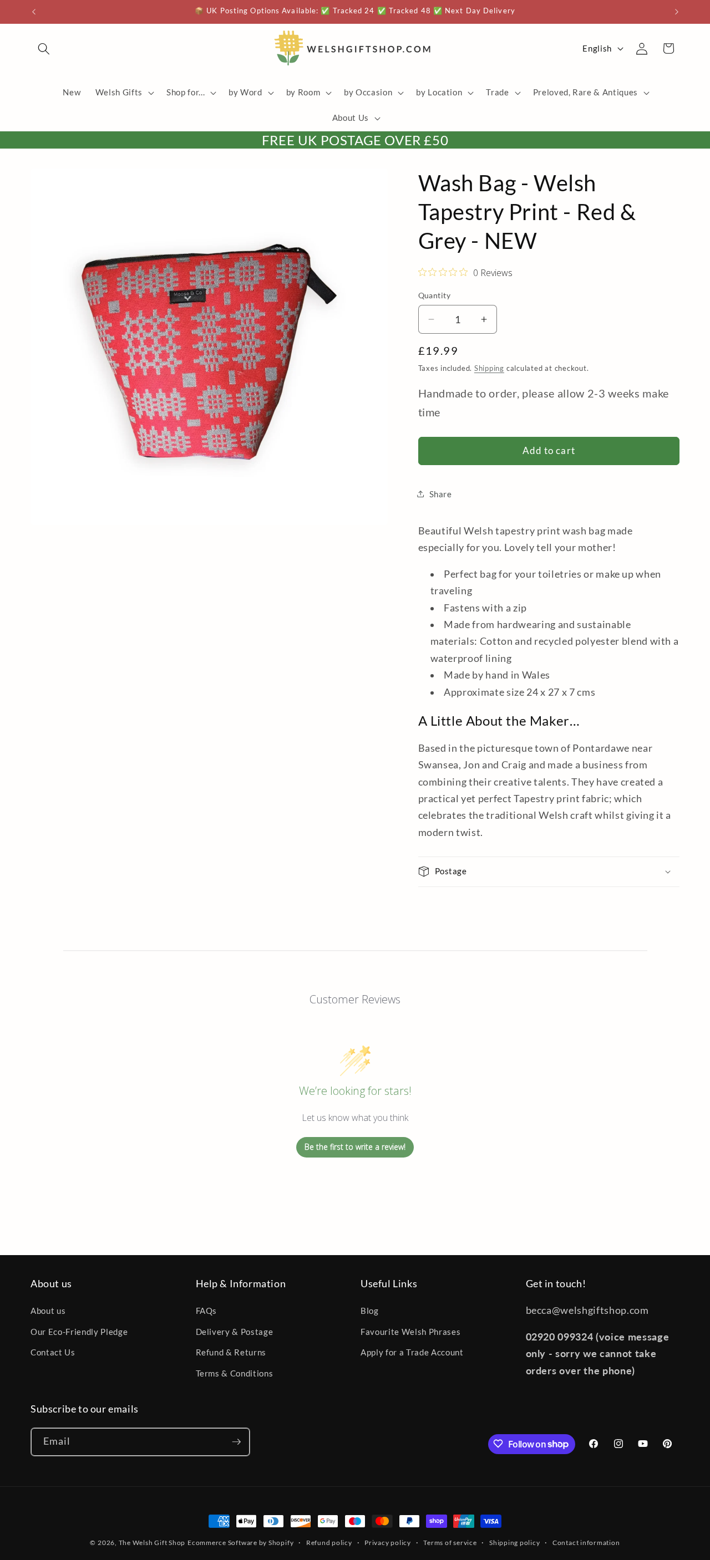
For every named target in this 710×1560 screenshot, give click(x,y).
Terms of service (449, 1542)
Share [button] (440, 494)
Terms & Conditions (234, 1373)
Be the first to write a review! (355, 1146)
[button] (44, 48)
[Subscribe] (236, 1442)
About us (48, 1311)
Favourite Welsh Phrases (410, 1332)
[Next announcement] (677, 11)
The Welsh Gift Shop (152, 1542)
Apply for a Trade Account (412, 1353)
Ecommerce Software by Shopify (240, 1542)
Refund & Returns (231, 1353)
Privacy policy (387, 1542)
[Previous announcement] (34, 11)
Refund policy (329, 1542)
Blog (370, 1311)
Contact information (586, 1542)
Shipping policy (514, 1542)
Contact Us (53, 1353)
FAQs (206, 1311)
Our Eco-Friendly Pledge (79, 1332)
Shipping (489, 368)
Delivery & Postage (234, 1332)
